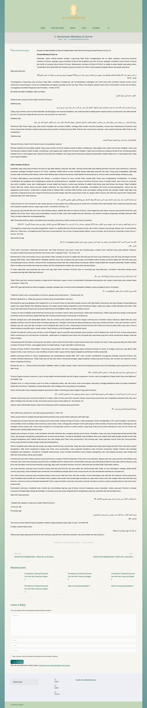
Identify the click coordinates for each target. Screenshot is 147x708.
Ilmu (62, 542)
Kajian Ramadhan (69, 542)
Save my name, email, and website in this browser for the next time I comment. (35, 656)
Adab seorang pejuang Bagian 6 (122, 586)
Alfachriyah (17, 682)
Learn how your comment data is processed (54, 665)
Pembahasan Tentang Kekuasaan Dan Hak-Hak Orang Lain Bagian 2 (123, 576)
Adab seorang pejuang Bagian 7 (79, 586)
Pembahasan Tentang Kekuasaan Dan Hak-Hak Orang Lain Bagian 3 (80, 576)
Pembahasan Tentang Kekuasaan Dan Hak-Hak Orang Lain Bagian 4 (36, 576)
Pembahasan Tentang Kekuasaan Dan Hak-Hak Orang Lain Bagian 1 (36, 589)
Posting (77, 542)
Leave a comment (88, 542)
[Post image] (16, 577)
